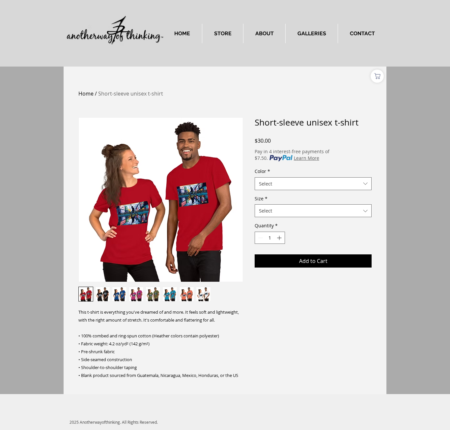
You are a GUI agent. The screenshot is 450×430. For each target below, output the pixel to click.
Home (86, 93)
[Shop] (377, 76)
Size (261, 198)
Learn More (306, 158)
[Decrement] (260, 238)
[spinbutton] (270, 238)
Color (262, 171)
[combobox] (313, 183)
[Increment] (280, 238)
